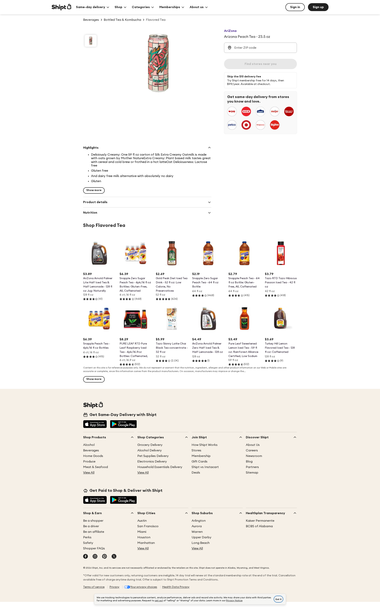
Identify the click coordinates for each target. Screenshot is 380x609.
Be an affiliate (93, 531)
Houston (143, 537)
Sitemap (252, 472)
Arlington (199, 520)
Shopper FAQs (94, 548)
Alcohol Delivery (149, 450)
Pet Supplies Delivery (153, 456)
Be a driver (91, 526)
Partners (252, 467)
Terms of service (93, 587)
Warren (197, 531)
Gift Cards (199, 461)
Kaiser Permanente (260, 520)
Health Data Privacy (175, 587)
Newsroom (254, 456)
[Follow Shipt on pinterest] (104, 557)
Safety (88, 542)
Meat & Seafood (95, 467)
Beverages (91, 450)
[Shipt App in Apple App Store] (95, 424)
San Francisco (148, 526)
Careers (252, 450)
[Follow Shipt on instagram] (95, 557)
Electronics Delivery (152, 461)
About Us (253, 444)
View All (88, 472)
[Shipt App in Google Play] (123, 424)
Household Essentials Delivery (159, 467)
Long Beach (201, 542)
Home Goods (93, 456)
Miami (141, 531)
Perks (87, 537)
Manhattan (146, 542)
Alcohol (89, 444)
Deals (196, 472)
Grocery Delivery (149, 444)
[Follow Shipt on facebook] (85, 557)
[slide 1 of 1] (91, 41)
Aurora (197, 526)
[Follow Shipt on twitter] (114, 557)
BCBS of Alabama (259, 526)
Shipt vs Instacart (205, 467)
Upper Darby (201, 537)
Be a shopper (93, 520)
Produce (89, 461)
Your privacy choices (143, 587)
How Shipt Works (205, 444)
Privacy (114, 587)
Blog (249, 461)
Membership (201, 456)
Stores (196, 450)
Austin (142, 520)
